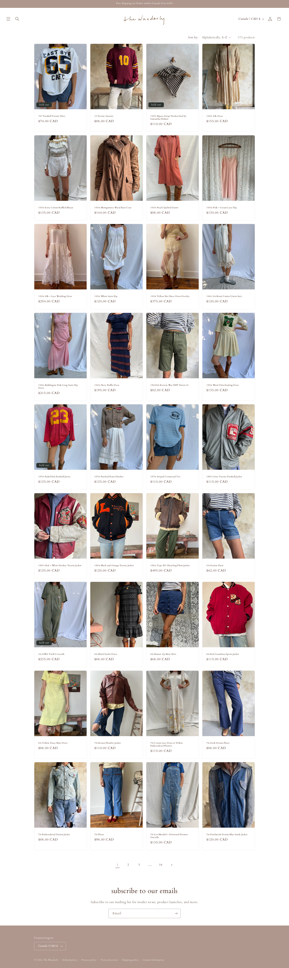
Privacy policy (89, 959)
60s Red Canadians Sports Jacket (222, 654)
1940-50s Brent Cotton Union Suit (224, 296)
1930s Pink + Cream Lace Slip (221, 207)
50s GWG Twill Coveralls (51, 654)
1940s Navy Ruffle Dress (106, 385)
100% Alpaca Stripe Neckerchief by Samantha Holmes (168, 117)
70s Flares (99, 834)
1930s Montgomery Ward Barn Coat (112, 207)
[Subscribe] (176, 913)
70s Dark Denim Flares (218, 743)
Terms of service (109, 959)
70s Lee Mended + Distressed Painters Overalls (169, 836)
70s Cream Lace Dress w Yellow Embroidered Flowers (166, 744)
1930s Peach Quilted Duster (164, 207)
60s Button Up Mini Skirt (163, 654)
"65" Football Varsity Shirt (51, 116)
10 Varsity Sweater (104, 116)
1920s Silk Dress (214, 116)
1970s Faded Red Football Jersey (54, 476)
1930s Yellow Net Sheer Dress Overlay (170, 296)
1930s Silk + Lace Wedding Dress (55, 296)
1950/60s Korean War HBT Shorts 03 (169, 385)
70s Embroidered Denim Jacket (54, 834)
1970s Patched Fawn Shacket (108, 476)
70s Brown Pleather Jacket (107, 743)
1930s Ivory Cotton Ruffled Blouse (55, 207)
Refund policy (70, 959)
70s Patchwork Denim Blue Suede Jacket (226, 834)
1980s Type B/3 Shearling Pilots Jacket (170, 565)
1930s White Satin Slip (105, 296)
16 (160, 865)
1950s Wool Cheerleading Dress (222, 385)
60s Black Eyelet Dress (105, 654)
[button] (8, 19)
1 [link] (117, 865)
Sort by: (193, 37)
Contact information (153, 959)
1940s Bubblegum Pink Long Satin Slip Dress (58, 386)
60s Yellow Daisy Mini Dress (52, 743)
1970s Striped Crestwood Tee (165, 476)
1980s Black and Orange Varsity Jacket (114, 565)
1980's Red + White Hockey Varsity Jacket (59, 565)
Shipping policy (130, 959)
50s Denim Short (214, 565)
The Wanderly (51, 959)
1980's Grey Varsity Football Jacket (224, 476)
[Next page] (171, 864)
